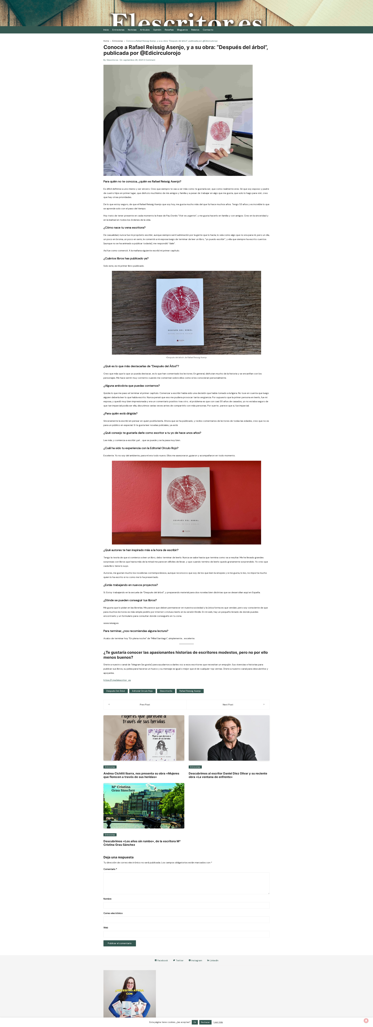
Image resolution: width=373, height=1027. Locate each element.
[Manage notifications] (366, 1020)
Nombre (107, 898)
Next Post (228, 704)
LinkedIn (213, 960)
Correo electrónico (113, 913)
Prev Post (145, 704)
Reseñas (169, 29)
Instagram (196, 960)
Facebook (162, 960)
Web (105, 927)
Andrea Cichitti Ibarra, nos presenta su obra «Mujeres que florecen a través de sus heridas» (141, 775)
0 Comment (149, 60)
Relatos (195, 29)
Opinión (157, 29)
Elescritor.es (112, 60)
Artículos (145, 29)
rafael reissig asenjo (190, 691)
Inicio (106, 29)
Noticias (132, 29)
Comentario (110, 869)
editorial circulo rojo (142, 691)
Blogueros (182, 29)
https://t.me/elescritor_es (117, 680)
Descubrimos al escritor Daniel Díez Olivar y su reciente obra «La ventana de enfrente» (228, 775)
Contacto (208, 29)
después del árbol (115, 691)
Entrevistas (118, 29)
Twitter (179, 960)
